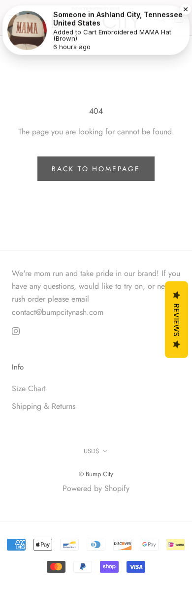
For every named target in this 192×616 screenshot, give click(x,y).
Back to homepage (96, 169)
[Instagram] (16, 330)
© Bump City (96, 474)
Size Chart (29, 388)
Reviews (176, 320)
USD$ (91, 451)
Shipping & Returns (43, 406)
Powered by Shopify (96, 488)
